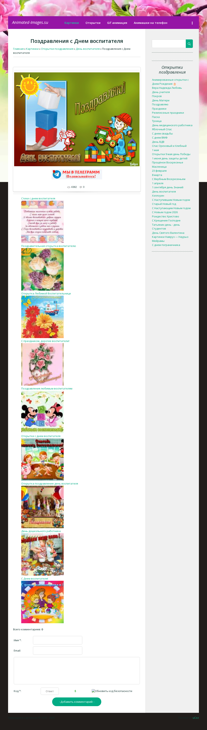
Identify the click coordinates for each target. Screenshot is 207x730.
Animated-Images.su (30, 22)
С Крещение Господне (166, 220)
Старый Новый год (164, 204)
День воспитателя (164, 191)
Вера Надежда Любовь (167, 88)
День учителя (161, 92)
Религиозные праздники (168, 112)
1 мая (155, 150)
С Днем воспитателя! (34, 578)
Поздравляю (160, 104)
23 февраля (159, 170)
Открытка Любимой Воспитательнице (46, 293)
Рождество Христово (165, 216)
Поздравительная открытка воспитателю (48, 246)
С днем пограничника (166, 245)
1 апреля (157, 183)
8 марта (157, 175)
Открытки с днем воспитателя (40, 436)
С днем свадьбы (162, 133)
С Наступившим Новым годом (171, 200)
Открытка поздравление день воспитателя (49, 483)
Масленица (159, 166)
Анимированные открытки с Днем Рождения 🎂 (170, 82)
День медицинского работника (172, 125)
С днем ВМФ (160, 137)
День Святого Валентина (168, 233)
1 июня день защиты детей (169, 158)
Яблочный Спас (162, 129)
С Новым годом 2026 (165, 212)
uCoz (196, 717)
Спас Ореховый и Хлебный (169, 146)
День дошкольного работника (41, 531)
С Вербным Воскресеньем (168, 179)
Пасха (156, 117)
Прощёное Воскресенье (167, 162)
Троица (157, 121)
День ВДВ (158, 142)
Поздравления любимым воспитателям (46, 388)
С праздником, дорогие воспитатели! (45, 341)
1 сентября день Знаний (167, 187)
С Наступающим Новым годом (171, 208)
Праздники (159, 108)
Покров (157, 96)
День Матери (160, 100)
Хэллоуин (158, 195)
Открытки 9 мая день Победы (171, 154)
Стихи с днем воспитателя (38, 198)
